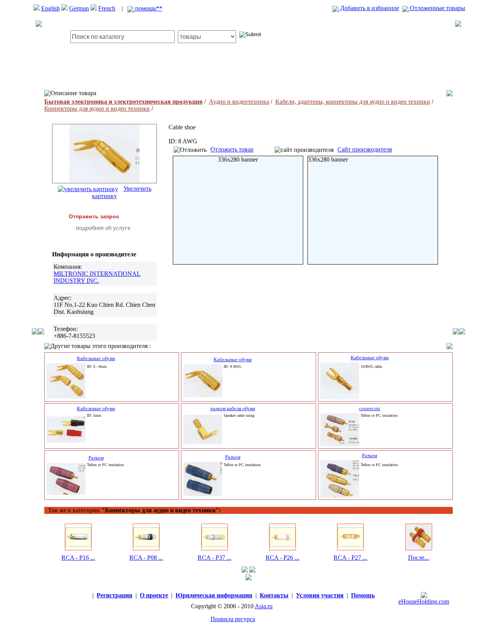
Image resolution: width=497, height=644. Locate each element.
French (106, 8)
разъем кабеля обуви (232, 408)
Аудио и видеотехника (239, 101)
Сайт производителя (364, 149)
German (79, 8)
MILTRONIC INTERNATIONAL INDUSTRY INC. (97, 277)
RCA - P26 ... (282, 557)
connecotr (369, 408)
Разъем (96, 458)
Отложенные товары (436, 8)
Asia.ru (264, 606)
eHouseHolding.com (423, 601)
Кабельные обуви (96, 358)
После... (418, 557)
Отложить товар (232, 149)
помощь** (148, 8)
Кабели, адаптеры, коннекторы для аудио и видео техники (352, 101)
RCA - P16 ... (78, 557)
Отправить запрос (94, 216)
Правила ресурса (232, 619)
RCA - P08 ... (146, 557)
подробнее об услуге (103, 228)
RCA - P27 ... (350, 557)
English (50, 8)
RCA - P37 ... (214, 557)
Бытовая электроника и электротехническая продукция (123, 101)
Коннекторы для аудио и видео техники (97, 108)
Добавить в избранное (369, 8)
